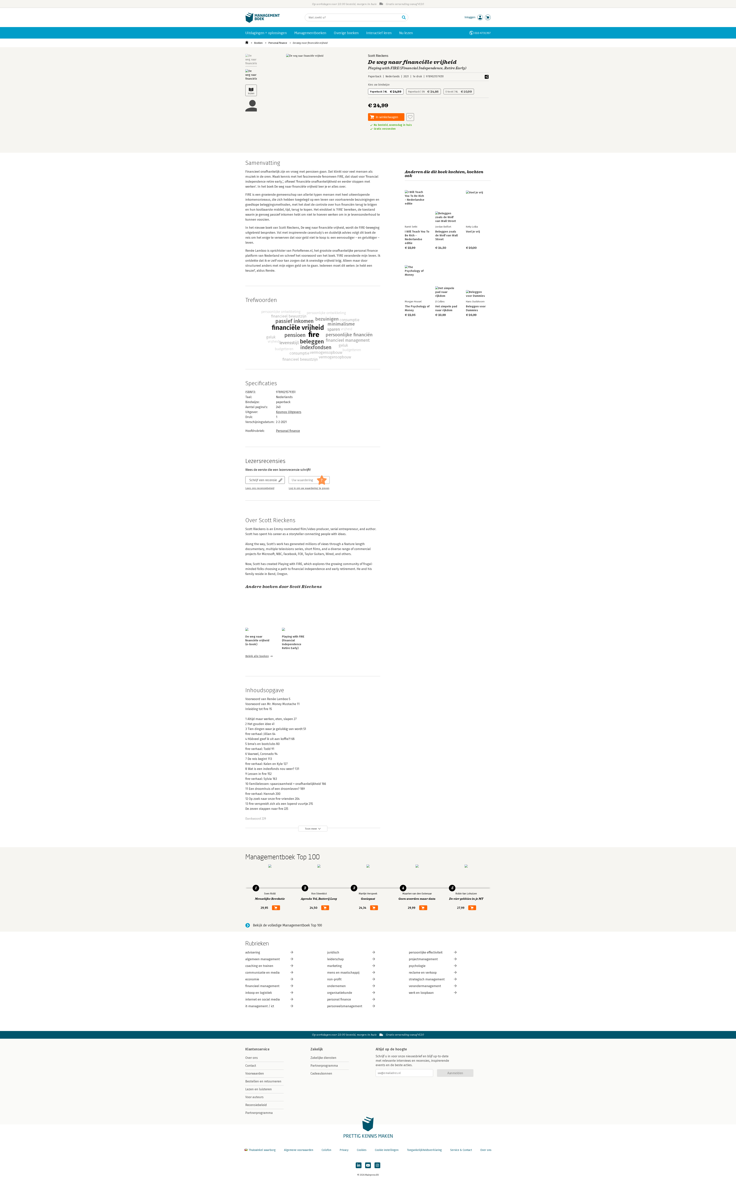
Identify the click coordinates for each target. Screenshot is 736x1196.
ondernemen (336, 986)
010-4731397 (482, 33)
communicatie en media (262, 972)
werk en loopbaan (421, 993)
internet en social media (262, 999)
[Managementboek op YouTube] (368, 1165)
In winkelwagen (387, 117)
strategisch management (427, 979)
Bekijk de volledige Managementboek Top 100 (287, 925)
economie (252, 979)
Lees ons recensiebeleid (259, 488)
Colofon (326, 1150)
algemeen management (262, 959)
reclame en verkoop (423, 972)
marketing (334, 966)
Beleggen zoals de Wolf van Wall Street (446, 235)
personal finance (339, 999)
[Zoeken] (404, 17)
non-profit (334, 979)
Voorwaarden (254, 1073)
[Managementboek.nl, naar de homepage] (262, 21)
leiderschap (335, 959)
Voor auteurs (254, 1097)
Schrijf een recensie (263, 480)
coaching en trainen (259, 966)
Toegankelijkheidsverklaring (424, 1150)
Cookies (361, 1150)
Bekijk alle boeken (257, 656)
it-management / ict (259, 1006)
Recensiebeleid (256, 1105)
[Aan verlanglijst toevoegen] (410, 117)
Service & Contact (461, 1150)
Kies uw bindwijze (379, 84)
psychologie (417, 966)
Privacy (344, 1150)
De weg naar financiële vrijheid (310, 42)
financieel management (262, 986)
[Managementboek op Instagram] (377, 1165)
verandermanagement (425, 986)
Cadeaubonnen (321, 1073)
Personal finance (277, 42)
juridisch (333, 952)
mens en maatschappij (343, 972)
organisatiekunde (339, 993)
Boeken (258, 42)
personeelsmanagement (344, 1006)
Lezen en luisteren (258, 1089)
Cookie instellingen (386, 1150)
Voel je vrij (473, 231)
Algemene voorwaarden (298, 1150)
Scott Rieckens (378, 56)
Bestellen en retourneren (263, 1081)
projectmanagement (423, 959)
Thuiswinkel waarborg (262, 1150)
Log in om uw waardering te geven (309, 488)
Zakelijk (316, 1049)
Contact (250, 1065)
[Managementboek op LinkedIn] (358, 1165)
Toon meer (311, 828)
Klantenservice (257, 1049)
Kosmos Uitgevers (288, 412)
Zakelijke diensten (323, 1058)
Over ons (251, 1058)
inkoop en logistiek (258, 993)
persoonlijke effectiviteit (426, 952)
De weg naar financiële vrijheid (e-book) (257, 640)
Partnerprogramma (259, 1113)
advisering (252, 952)
